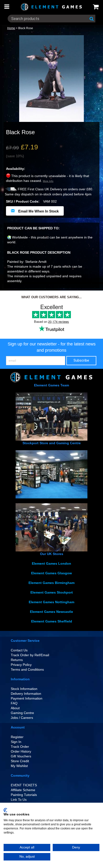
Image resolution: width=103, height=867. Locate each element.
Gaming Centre (22, 713)
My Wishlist (19, 766)
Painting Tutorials (24, 795)
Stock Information (24, 689)
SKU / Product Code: (23, 201)
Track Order (20, 746)
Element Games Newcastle (51, 612)
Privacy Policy (21, 665)
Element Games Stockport (51, 592)
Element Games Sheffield (51, 621)
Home (11, 28)
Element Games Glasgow (51, 573)
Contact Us (19, 650)
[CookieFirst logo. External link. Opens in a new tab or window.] (5, 810)
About (15, 708)
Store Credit (20, 761)
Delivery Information (26, 693)
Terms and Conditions (27, 669)
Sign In (16, 742)
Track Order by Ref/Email (30, 655)
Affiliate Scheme (23, 790)
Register (17, 737)
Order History (21, 751)
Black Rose (25, 28)
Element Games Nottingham (51, 602)
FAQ (14, 703)
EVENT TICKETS (24, 785)
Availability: (15, 169)
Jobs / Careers (22, 718)
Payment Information (26, 698)
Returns (17, 660)
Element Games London (51, 563)
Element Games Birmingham (51, 583)
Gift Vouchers (21, 756)
